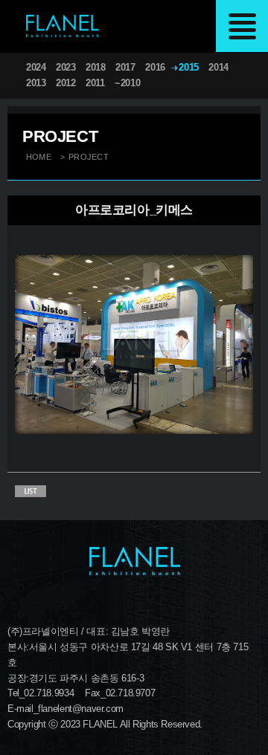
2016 (155, 67)
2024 (35, 67)
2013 (35, 82)
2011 (95, 82)
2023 (65, 67)
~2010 (127, 82)
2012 (65, 82)
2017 (125, 67)
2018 (95, 67)
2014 (218, 67)
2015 (188, 67)
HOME (38, 156)
